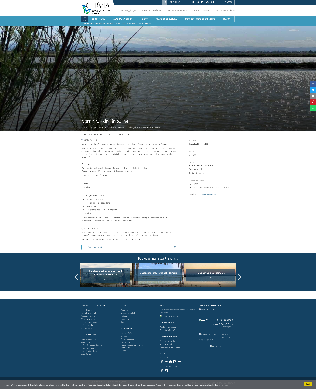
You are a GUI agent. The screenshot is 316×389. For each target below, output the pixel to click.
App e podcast (126, 319)
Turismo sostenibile (88, 339)
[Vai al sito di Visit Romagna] (216, 346)
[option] (106, 275)
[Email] (313, 96)
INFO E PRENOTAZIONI (225, 320)
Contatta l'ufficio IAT (167, 330)
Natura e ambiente (151, 127)
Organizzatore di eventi (90, 351)
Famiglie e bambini (88, 313)
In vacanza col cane (89, 322)
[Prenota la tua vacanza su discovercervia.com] (207, 310)
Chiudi (308, 384)
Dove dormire (86, 310)
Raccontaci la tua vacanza (170, 347)
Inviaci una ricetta (166, 344)
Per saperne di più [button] (93, 247)
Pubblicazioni (126, 310)
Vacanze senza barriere (90, 319)
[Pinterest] (313, 102)
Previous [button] (76, 277)
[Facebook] (313, 84)
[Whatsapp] (313, 108)
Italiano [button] (176, 2)
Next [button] (239, 277)
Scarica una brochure (168, 327)
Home (84, 127)
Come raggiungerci (129, 10)
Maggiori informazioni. (221, 385)
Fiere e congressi (87, 348)
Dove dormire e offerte (224, 10)
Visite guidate (134, 127)
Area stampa (86, 354)
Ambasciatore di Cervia (169, 341)
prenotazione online (208, 194)
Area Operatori (87, 342)
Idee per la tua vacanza (177, 10)
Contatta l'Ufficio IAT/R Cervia (223, 324)
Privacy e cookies (127, 339)
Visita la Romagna (200, 10)
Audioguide (125, 316)
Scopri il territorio (99, 127)
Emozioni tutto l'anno (152, 10)
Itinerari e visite (117, 127)
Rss (122, 322)
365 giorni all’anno (88, 328)
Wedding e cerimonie (89, 316)
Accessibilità (125, 342)
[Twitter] (313, 90)
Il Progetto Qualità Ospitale (91, 345)
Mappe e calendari (128, 313)
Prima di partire (87, 325)
